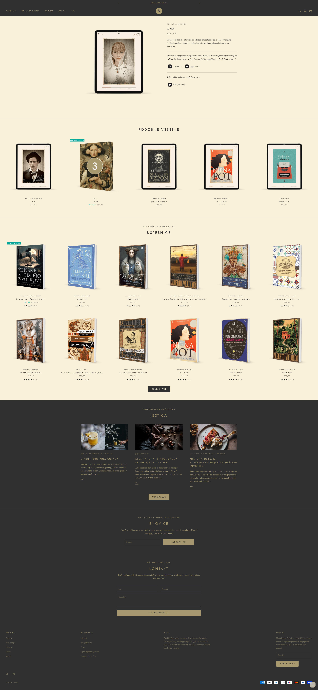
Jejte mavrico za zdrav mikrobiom (208, 454)
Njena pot (222, 202)
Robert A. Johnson (177, 24)
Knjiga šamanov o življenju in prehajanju (184, 299)
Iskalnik (84, 638)
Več (82, 479)
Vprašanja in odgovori (90, 652)
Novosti (9, 647)
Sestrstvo (82, 299)
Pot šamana (236, 373)
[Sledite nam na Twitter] (7, 674)
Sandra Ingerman (133, 296)
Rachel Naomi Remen (287, 296)
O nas (83, 647)
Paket (96, 198)
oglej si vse (159, 389)
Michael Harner (236, 369)
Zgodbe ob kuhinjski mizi (287, 299)
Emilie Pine (284, 198)
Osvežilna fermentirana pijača (97, 454)
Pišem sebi (284, 202)
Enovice (49, 11)
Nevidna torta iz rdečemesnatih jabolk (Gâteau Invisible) (213, 462)
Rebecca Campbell (82, 296)
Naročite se (287, 664)
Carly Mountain (159, 198)
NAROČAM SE (178, 542)
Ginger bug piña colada (100, 459)
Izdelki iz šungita (30, 11)
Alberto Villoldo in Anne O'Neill (185, 296)
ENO (151, 533)
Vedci (8, 656)
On (33, 202)
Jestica (62, 11)
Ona (96, 202)
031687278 (159, 2)
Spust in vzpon (159, 202)
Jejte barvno (142, 454)
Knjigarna (11, 11)
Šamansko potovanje (31, 373)
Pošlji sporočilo (159, 613)
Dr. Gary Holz (82, 369)
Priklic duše (133, 299)
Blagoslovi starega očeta (133, 373)
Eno (73, 11)
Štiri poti (287, 373)
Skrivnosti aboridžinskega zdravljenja (82, 373)
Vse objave (159, 497)
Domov (9, 638)
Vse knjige (10, 643)
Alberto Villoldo (236, 296)
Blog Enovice (86, 643)
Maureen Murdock (222, 198)
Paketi (8, 652)
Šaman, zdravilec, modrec (236, 299)
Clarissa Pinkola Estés (31, 296)
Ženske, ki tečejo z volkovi (30, 299)
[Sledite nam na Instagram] (13, 674)
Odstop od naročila (88, 656)
